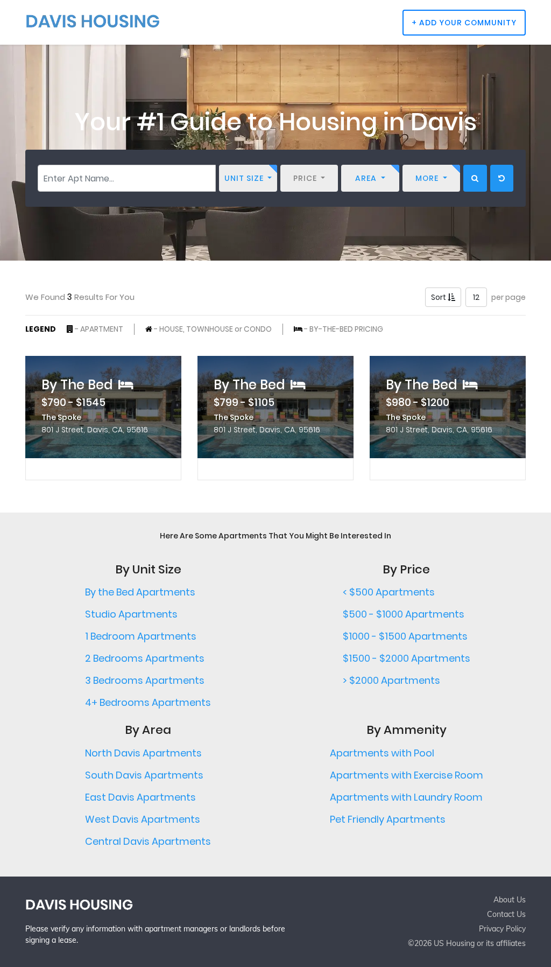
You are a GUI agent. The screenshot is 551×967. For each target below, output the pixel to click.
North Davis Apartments (143, 753)
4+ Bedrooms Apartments (148, 702)
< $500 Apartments (389, 592)
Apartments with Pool (382, 753)
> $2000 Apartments (391, 680)
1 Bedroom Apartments (140, 636)
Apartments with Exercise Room (406, 775)
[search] (475, 178)
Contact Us (506, 914)
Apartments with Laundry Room (406, 797)
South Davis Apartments (144, 775)
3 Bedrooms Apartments (144, 680)
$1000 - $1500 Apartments (405, 636)
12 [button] (476, 297)
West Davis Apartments (142, 819)
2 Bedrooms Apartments (144, 658)
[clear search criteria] (501, 178)
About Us (509, 900)
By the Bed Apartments (140, 592)
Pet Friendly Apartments (388, 819)
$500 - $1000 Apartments (403, 614)
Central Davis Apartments (148, 841)
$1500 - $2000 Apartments (406, 658)
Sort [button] (439, 297)
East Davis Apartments (140, 797)
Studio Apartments (131, 614)
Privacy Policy (502, 929)
